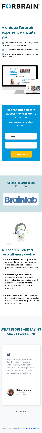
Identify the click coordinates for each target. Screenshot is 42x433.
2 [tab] (18, 411)
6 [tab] (25, 411)
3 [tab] (20, 411)
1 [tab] (16, 411)
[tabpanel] (21, 375)
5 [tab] (23, 411)
